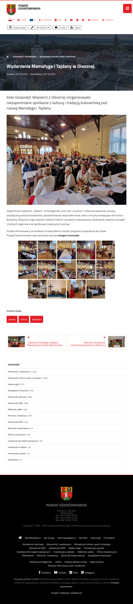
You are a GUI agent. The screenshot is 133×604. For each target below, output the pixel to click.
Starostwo (36, 319)
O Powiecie (109, 538)
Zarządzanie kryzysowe (18, 390)
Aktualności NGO (15, 403)
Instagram (89, 572)
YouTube (62, 572)
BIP (13, 20)
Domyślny (109, 20)
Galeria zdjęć (13, 384)
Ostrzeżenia (13, 460)
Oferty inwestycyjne (17, 434)
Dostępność (47, 20)
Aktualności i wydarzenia (24, 56)
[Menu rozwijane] (127, 8)
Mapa (77, 27)
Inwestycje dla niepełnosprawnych (23, 441)
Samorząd (96, 538)
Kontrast (95, 20)
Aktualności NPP (15, 422)
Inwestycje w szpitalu (17, 447)
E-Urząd (23, 20)
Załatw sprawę (19, 27)
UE (35, 20)
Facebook (46, 572)
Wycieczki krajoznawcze (18, 428)
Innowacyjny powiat (17, 453)
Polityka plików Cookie (76, 562)
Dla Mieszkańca (33, 538)
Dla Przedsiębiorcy (67, 538)
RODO (59, 20)
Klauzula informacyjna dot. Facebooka (66, 566)
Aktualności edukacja (17, 397)
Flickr (75, 572)
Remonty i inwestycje (17, 416)
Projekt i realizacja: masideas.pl (66, 593)
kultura (24, 319)
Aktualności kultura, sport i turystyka (57, 56)
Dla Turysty (49, 538)
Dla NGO (83, 538)
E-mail (62, 27)
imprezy (12, 319)
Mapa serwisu (97, 562)
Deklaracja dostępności (40, 562)
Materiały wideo (15, 409)
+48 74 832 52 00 (42, 27)
